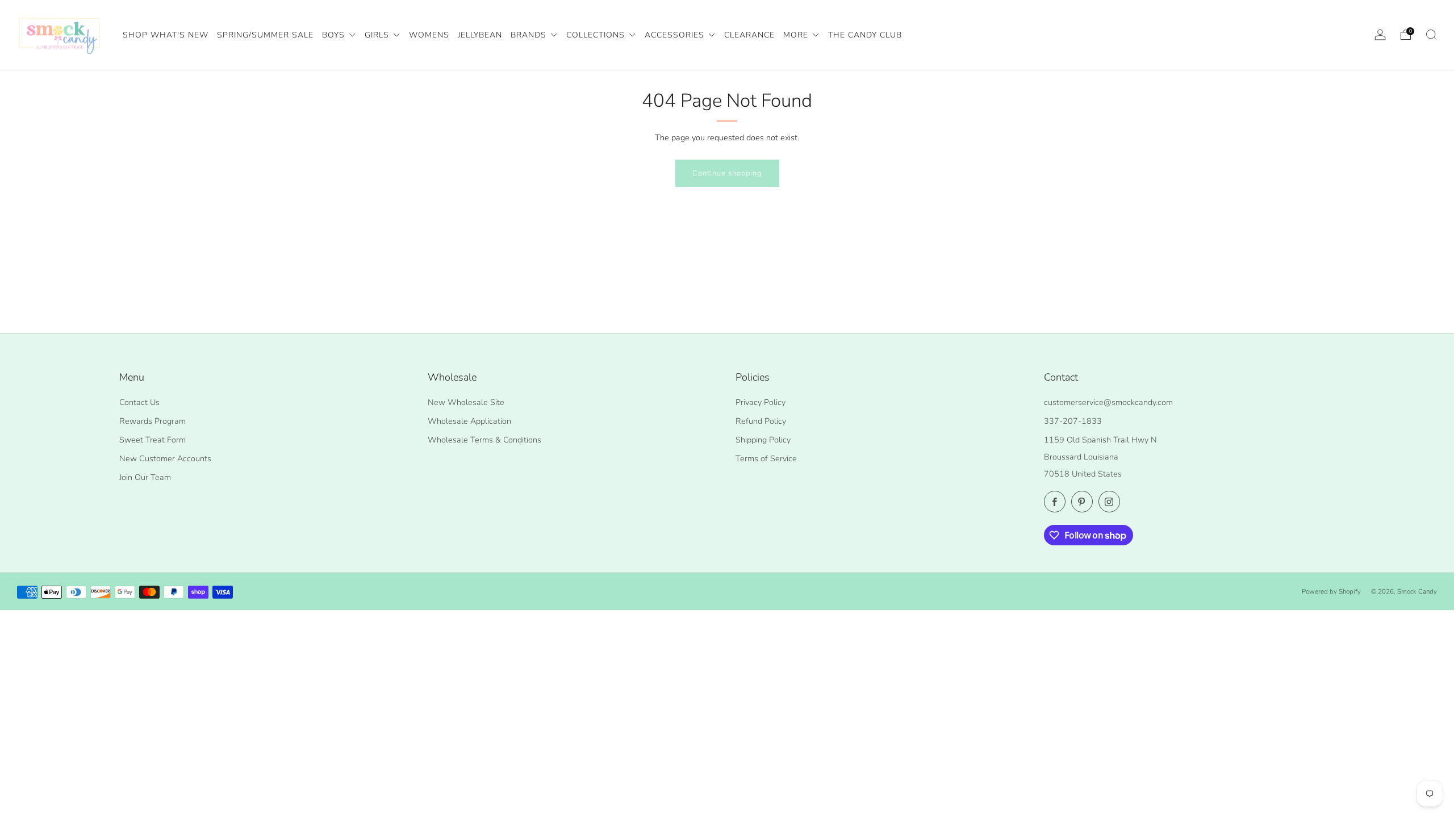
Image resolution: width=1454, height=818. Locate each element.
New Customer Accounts (165, 458)
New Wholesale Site (466, 402)
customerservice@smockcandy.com (1108, 402)
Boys (335, 35)
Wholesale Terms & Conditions (484, 439)
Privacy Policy (761, 402)
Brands (530, 35)
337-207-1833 (1073, 421)
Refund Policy (761, 421)
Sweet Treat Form (152, 439)
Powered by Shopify (1331, 591)
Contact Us (139, 402)
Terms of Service (766, 458)
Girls (378, 35)
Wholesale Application (469, 421)
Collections (597, 35)
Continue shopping (727, 173)
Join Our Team (145, 477)
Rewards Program (152, 421)
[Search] (1431, 34)
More (797, 35)
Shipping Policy (763, 439)
